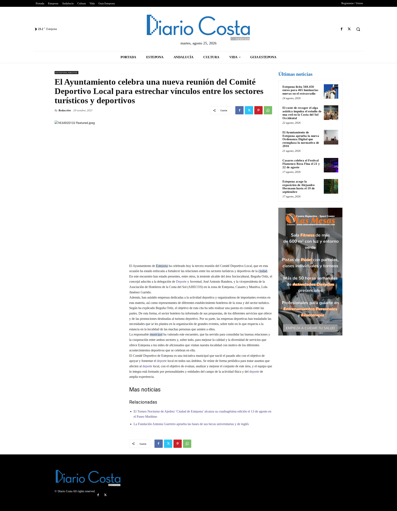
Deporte (181, 281)
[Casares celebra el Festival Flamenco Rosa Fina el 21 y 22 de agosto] (331, 165)
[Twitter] (349, 29)
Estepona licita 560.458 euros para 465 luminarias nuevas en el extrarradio (300, 90)
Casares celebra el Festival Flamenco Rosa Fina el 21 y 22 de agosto (301, 164)
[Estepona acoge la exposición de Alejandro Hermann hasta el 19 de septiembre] (331, 186)
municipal (156, 334)
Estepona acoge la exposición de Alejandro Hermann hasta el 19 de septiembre (298, 186)
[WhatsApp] (268, 110)
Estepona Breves (66, 72)
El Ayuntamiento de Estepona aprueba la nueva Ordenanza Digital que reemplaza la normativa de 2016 (300, 139)
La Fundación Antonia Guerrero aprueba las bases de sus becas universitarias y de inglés (191, 424)
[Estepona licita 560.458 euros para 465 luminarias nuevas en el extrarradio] (331, 91)
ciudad (262, 271)
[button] (358, 29)
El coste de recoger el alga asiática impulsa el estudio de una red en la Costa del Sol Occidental (302, 113)
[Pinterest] (258, 110)
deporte (161, 361)
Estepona (162, 266)
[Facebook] (341, 29)
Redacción (65, 110)
